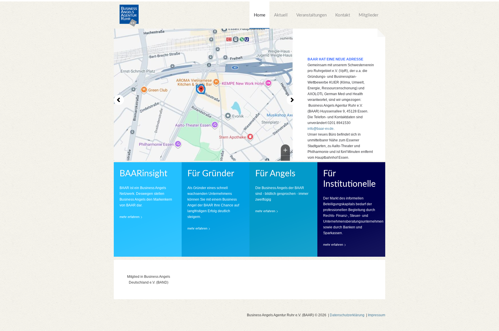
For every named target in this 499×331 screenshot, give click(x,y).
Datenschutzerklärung (347, 315)
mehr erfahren (129, 217)
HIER (334, 157)
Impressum (376, 315)
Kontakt (342, 15)
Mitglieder (368, 15)
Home (259, 15)
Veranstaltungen (311, 15)
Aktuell (281, 15)
